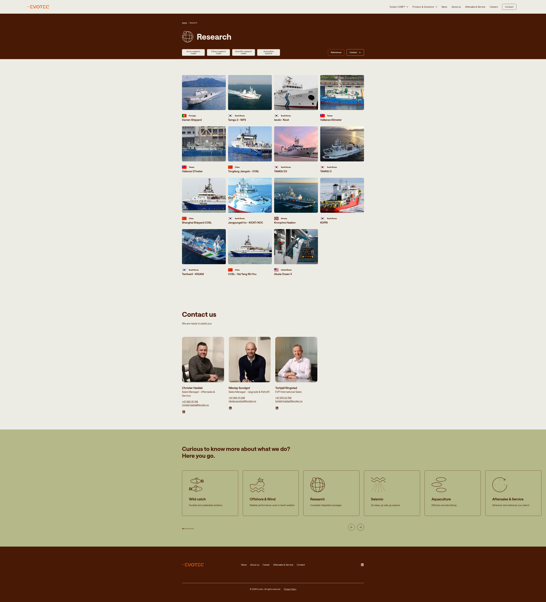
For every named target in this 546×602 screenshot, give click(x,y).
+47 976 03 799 (283, 397)
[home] (39, 7)
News (444, 6)
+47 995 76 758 (190, 401)
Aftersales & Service (475, 6)
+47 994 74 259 (237, 397)
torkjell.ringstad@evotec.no (288, 401)
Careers (494, 6)
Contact (509, 6)
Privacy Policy (290, 589)
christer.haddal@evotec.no (195, 405)
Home (184, 23)
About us (456, 6)
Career (266, 564)
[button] (399, 7)
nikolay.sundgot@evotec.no (242, 401)
